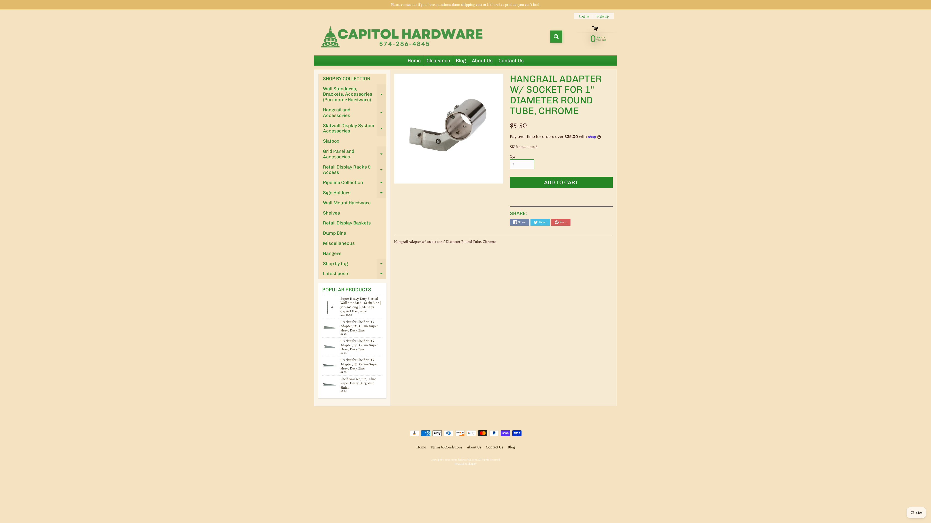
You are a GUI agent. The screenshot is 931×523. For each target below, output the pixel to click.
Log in (584, 16)
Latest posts (354, 275)
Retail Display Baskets (347, 223)
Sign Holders (354, 194)
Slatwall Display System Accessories (354, 128)
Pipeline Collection (354, 184)
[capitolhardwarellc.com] (403, 37)
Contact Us (511, 60)
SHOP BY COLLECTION (346, 78)
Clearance (438, 60)
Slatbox (331, 141)
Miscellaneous (339, 243)
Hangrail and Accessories (354, 113)
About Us (482, 60)
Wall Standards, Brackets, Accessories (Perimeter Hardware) (354, 94)
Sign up (603, 16)
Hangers (332, 253)
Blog (461, 60)
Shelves (331, 213)
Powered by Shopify (465, 464)
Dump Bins (334, 233)
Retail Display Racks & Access (354, 170)
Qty (512, 156)
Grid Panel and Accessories (354, 154)
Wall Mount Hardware (347, 203)
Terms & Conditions (446, 447)
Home (414, 60)
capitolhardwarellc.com (463, 459)
